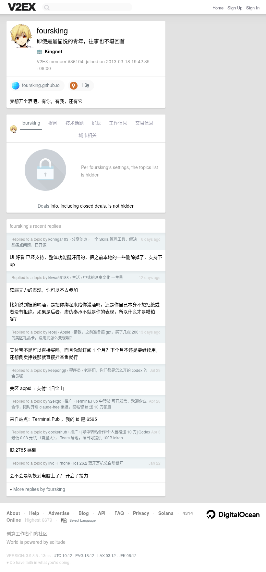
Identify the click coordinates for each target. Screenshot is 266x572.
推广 (68, 401)
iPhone (63, 463)
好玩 (96, 122)
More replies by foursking (39, 489)
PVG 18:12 (84, 555)
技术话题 (75, 122)
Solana (166, 513)
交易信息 (144, 122)
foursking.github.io (39, 85)
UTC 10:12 (63, 555)
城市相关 (88, 135)
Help (34, 513)
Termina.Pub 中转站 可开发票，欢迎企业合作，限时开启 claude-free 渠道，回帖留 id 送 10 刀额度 (79, 403)
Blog (84, 513)
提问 (52, 122)
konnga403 (58, 239)
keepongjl (57, 370)
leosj (52, 332)
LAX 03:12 (106, 555)
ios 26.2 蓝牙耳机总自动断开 (98, 463)
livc (51, 463)
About (13, 513)
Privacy (141, 513)
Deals (43, 205)
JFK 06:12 (128, 555)
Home (218, 8)
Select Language (81, 520)
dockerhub (57, 431)
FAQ (119, 513)
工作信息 (118, 122)
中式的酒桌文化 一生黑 (103, 277)
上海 (83, 85)
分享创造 (79, 239)
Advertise (58, 513)
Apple (65, 332)
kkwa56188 (58, 277)
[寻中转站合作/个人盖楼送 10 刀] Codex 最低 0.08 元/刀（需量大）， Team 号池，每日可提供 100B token (80, 434)
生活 (76, 277)
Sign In (253, 8)
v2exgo (54, 401)
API (101, 513)
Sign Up (234, 8)
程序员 (75, 370)
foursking (30, 122)
